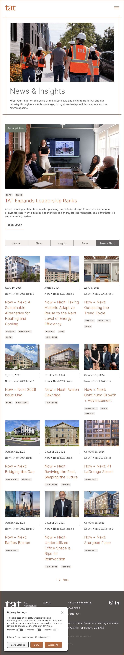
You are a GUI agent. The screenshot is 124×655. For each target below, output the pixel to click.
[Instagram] (111, 602)
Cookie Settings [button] (83, 636)
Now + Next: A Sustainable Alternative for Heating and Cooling (17, 313)
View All (16, 243)
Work (46, 602)
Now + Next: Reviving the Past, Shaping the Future (61, 472)
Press (85, 243)
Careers (74, 608)
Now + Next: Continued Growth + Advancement (100, 395)
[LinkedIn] (117, 602)
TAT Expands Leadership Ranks (41, 200)
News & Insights (79, 602)
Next (66, 579)
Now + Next (107, 243)
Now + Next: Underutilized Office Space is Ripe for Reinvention (58, 548)
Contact (74, 614)
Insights (62, 243)
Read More (15, 225)
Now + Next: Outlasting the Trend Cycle (96, 308)
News (39, 243)
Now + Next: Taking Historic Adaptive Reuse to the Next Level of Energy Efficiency (62, 313)
